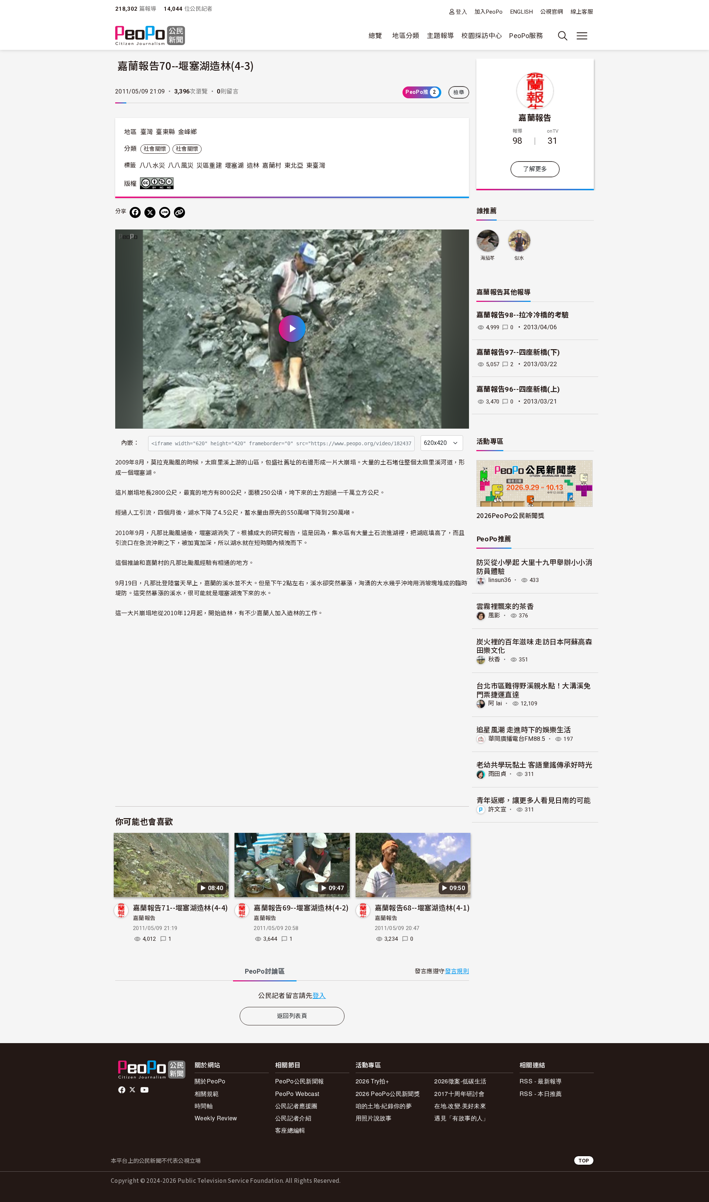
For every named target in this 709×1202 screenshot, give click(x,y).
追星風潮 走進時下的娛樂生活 (523, 729)
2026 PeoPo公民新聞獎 (388, 1093)
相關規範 (207, 1093)
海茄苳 (487, 258)
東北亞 (294, 165)
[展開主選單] (582, 35)
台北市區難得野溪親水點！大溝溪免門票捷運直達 (533, 689)
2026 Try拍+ (372, 1081)
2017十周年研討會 (459, 1093)
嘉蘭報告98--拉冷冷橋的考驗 (522, 315)
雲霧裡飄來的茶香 (505, 606)
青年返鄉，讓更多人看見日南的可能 (533, 800)
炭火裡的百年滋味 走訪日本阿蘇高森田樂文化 (534, 645)
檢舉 (458, 92)
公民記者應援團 (296, 1105)
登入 (461, 11)
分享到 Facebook (458, 239)
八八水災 (152, 165)
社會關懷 (155, 149)
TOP (584, 1160)
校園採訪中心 (481, 36)
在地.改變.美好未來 (460, 1105)
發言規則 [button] (457, 971)
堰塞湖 (234, 165)
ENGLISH (521, 11)
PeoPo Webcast (297, 1093)
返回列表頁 (292, 1015)
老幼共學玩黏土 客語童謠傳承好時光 (534, 764)
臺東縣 (165, 132)
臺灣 (146, 132)
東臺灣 (315, 165)
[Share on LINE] (164, 212)
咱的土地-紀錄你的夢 (384, 1105)
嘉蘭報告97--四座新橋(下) (518, 352)
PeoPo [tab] (265, 971)
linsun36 (499, 579)
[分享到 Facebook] (135, 212)
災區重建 (209, 165)
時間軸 (204, 1105)
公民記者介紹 (293, 1118)
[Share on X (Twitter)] (149, 212)
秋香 (494, 659)
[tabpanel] (292, 995)
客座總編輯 (290, 1130)
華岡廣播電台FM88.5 (516, 738)
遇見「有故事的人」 (461, 1118)
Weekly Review (216, 1118)
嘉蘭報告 (144, 918)
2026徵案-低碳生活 (460, 1081)
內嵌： (130, 442)
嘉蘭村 (271, 165)
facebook (122, 1090)
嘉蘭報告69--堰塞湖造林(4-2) (301, 907)
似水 (519, 258)
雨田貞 (497, 773)
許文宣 (497, 809)
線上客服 (582, 11)
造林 (253, 165)
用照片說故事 (374, 1118)
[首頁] (150, 36)
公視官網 (551, 11)
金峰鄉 (187, 132)
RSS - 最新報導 (541, 1081)
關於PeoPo (210, 1081)
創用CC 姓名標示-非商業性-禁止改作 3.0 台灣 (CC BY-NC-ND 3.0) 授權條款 (158, 183)
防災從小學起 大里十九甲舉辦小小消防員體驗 (534, 566)
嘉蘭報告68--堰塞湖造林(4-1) (422, 907)
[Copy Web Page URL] (179, 212)
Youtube (145, 1090)
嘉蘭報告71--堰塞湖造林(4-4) (180, 907)
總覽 (375, 36)
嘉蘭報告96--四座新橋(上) (518, 389)
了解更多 (535, 169)
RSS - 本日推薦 (541, 1093)
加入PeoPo (489, 11)
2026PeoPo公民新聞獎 (510, 515)
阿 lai (495, 703)
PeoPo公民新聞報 (299, 1081)
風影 (494, 615)
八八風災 (180, 165)
